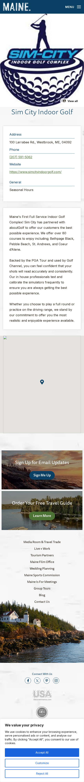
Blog (42, 594)
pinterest (47, 680)
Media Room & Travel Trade (42, 541)
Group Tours (42, 588)
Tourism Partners (42, 555)
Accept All (42, 752)
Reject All (42, 773)
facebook (28, 680)
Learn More (42, 515)
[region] (42, 750)
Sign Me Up (42, 475)
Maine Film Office (42, 561)
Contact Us (42, 601)
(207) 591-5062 (20, 157)
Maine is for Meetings (42, 581)
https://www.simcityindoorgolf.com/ (35, 172)
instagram (56, 680)
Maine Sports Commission (42, 575)
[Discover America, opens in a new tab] (42, 695)
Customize (42, 763)
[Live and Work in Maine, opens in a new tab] (42, 712)
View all (73, 101)
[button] (42, 60)
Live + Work (42, 548)
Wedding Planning (42, 568)
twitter (37, 680)
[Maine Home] (16, 7)
